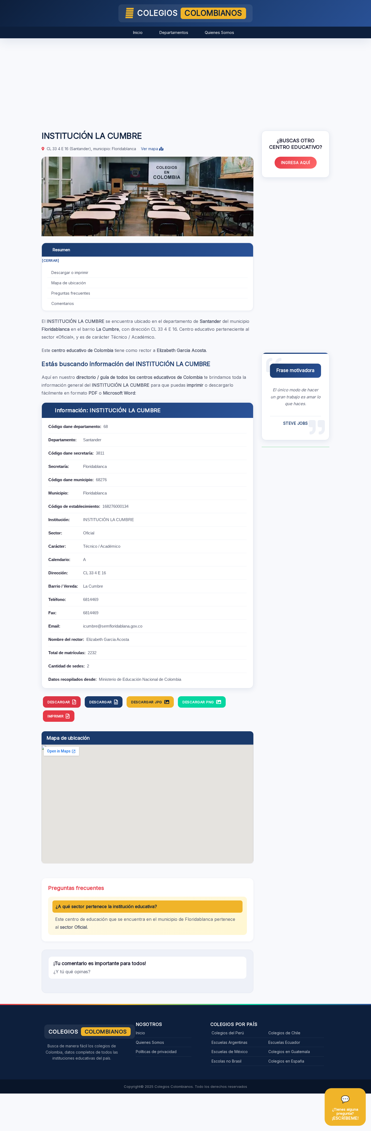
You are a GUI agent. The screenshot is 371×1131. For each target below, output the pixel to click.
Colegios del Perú (228, 1033)
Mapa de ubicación (68, 283)
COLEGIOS (189, 13)
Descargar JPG (146, 702)
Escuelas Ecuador (284, 1042)
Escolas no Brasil (226, 1061)
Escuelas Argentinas (229, 1042)
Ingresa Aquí (295, 162)
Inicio (138, 32)
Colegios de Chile (284, 1033)
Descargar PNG (198, 702)
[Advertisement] (185, 82)
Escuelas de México (230, 1051)
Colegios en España (286, 1061)
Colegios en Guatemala (289, 1051)
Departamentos (173, 32)
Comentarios (62, 303)
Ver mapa (150, 148)
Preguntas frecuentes (70, 293)
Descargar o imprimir (69, 272)
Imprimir (56, 716)
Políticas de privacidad (156, 1051)
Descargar (59, 702)
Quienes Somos (219, 32)
